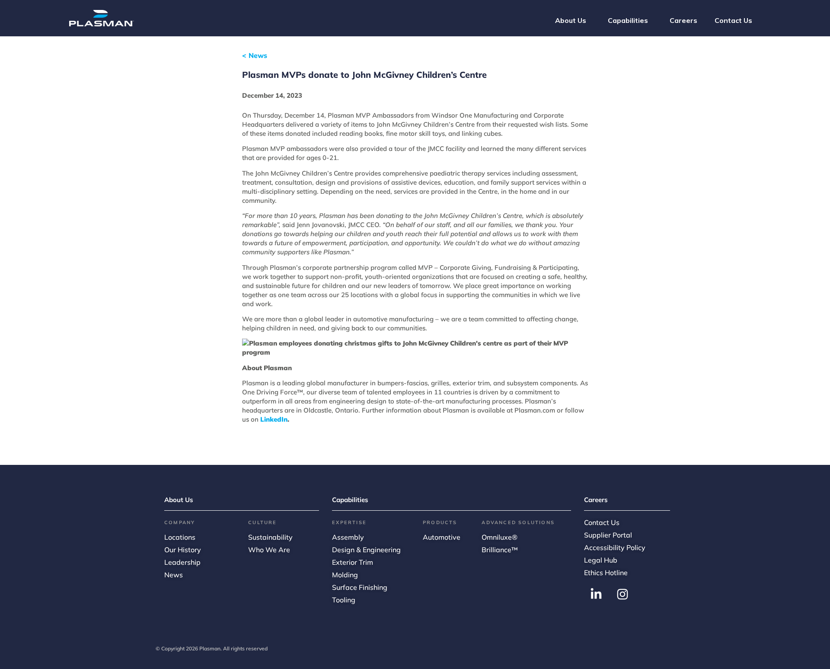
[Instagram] (622, 594)
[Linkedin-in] (596, 594)
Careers (596, 500)
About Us (178, 500)
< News (254, 55)
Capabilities (350, 500)
